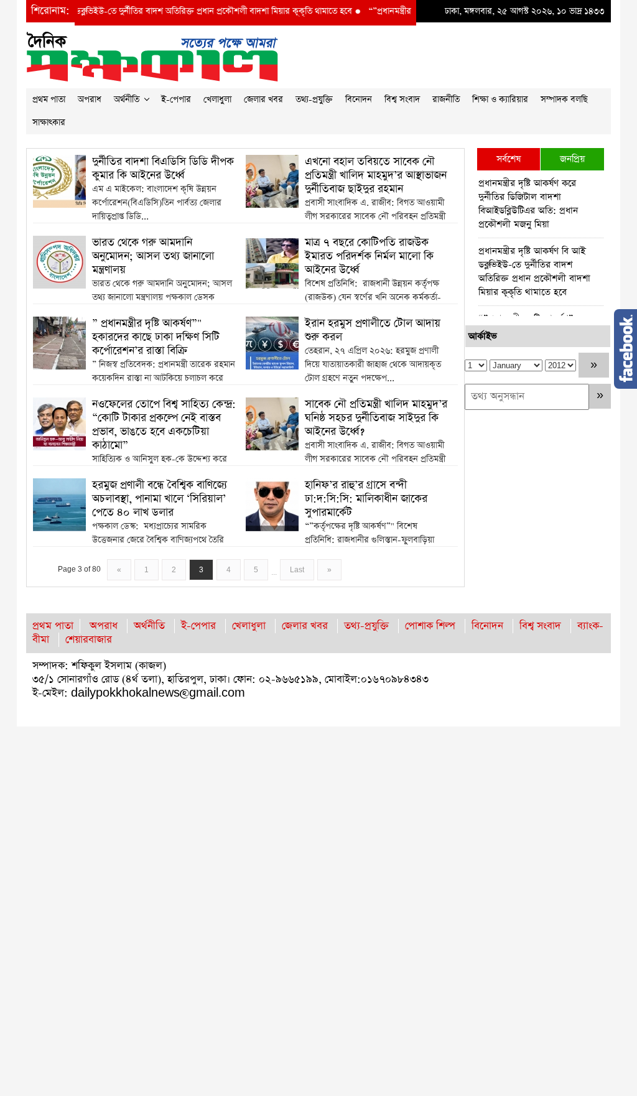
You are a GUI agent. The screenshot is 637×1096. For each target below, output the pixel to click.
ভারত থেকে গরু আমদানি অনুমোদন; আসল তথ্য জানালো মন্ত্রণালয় (153, 256)
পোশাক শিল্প (430, 626)
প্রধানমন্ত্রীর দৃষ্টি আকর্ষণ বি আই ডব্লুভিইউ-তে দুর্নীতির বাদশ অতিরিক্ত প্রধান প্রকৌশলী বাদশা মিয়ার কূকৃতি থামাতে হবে (534, 271)
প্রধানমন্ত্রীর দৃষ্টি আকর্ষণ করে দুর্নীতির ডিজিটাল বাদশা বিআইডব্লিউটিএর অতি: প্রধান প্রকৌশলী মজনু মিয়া (528, 204)
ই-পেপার (176, 99)
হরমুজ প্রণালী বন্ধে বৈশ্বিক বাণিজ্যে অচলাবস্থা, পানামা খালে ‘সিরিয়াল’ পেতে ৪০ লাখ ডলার (159, 499)
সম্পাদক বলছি (564, 99)
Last (297, 569)
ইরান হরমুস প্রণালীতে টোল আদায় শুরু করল (372, 330)
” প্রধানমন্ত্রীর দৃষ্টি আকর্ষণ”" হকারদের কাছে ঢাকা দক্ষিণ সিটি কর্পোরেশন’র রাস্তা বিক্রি (156, 337)
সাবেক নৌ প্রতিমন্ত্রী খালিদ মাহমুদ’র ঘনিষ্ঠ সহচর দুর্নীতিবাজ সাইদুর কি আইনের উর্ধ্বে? (376, 418)
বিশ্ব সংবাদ (402, 99)
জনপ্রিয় (572, 158)
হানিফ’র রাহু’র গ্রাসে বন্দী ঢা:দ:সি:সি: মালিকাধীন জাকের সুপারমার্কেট (366, 499)
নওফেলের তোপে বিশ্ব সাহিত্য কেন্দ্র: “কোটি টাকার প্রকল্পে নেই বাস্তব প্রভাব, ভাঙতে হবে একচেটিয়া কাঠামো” (164, 425)
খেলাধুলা (217, 99)
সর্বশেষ (508, 158)
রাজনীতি (446, 99)
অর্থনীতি (126, 99)
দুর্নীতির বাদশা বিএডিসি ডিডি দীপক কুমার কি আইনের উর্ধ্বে (163, 168)
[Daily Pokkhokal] (152, 56)
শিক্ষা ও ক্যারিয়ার (500, 99)
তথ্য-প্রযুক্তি (314, 99)
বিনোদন (358, 99)
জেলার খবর (263, 99)
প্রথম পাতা (48, 99)
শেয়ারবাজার (88, 640)
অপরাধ (89, 99)
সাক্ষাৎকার (48, 122)
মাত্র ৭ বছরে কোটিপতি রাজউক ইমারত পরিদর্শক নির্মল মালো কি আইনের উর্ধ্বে (369, 256)
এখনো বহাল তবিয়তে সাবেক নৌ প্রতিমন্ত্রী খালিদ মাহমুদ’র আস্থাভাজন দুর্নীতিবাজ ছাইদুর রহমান (376, 175)
